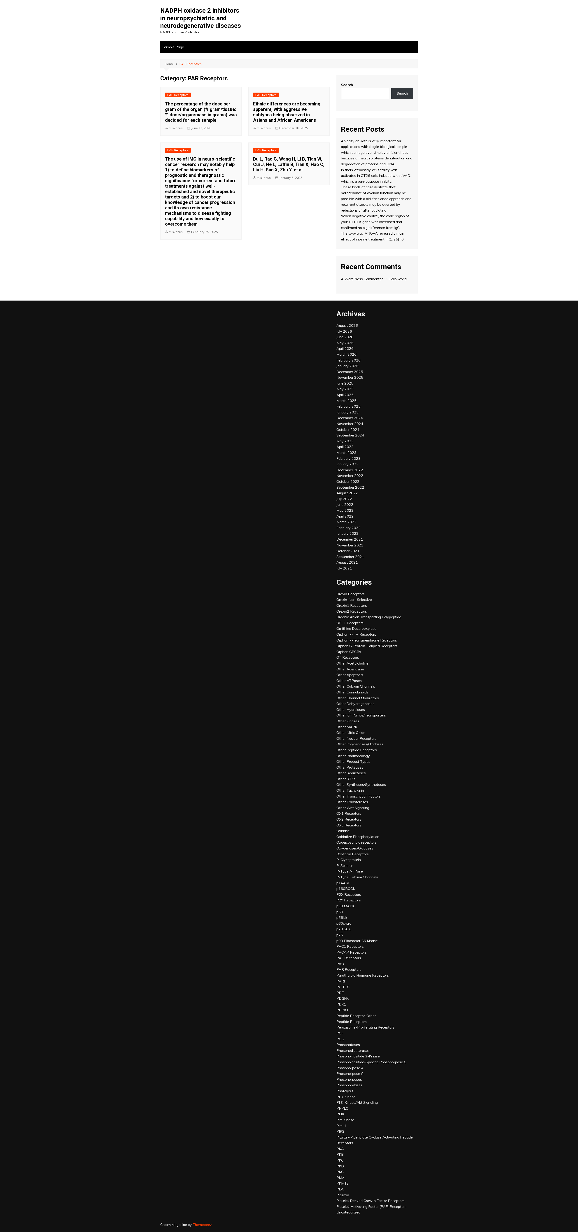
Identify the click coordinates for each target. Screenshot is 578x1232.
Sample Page (173, 47)
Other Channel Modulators (357, 698)
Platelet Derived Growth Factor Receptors (370, 1200)
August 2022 (347, 493)
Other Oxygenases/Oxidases (359, 744)
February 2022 (348, 527)
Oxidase (343, 830)
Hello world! (398, 279)
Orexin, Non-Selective (354, 599)
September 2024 (350, 435)
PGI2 (340, 1039)
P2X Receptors (348, 894)
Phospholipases (349, 1079)
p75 (339, 935)
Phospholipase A (350, 1068)
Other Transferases (352, 802)
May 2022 (345, 510)
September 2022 (350, 487)
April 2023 (345, 446)
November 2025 (349, 377)
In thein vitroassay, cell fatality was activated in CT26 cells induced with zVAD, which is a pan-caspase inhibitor (376, 176)
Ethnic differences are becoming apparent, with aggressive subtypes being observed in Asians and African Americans (286, 112)
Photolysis (344, 1091)
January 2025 (347, 412)
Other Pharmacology (353, 756)
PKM (340, 1177)
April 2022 (345, 516)
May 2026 (345, 343)
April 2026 (345, 348)
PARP (341, 981)
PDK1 (341, 1004)
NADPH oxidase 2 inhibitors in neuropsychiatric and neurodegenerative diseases (200, 18)
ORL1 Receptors (350, 623)
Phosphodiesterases (353, 1050)
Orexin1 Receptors (351, 605)
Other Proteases (349, 767)
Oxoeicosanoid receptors (356, 842)
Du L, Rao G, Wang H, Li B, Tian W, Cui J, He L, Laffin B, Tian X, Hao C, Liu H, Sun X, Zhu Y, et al (288, 164)
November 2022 (349, 475)
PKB (340, 1154)
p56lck (341, 917)
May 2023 (345, 441)
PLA (340, 1189)
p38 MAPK (345, 906)
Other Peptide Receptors (356, 750)
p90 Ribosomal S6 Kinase (357, 940)
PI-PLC (342, 1108)
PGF (339, 1033)
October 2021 (347, 550)
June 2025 (344, 383)
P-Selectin (344, 865)
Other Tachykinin (350, 790)
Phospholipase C (350, 1073)
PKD (340, 1166)
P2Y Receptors (348, 900)
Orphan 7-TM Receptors (356, 634)
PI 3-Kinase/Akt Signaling (357, 1102)
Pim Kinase (345, 1120)
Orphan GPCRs (348, 651)
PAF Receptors (348, 958)
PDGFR (342, 998)
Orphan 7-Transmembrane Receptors (366, 640)
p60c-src (343, 923)
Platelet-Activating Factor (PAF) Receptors (371, 1206)
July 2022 (344, 499)
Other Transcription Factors (358, 796)
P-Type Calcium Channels (357, 877)
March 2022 (346, 522)
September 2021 (350, 556)
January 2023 (347, 464)
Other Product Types (353, 761)
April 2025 (345, 394)
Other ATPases (349, 680)
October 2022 (347, 481)
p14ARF (343, 883)
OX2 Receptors (348, 819)
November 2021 (349, 545)
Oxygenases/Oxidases (354, 848)
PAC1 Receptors (350, 946)
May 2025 (345, 389)
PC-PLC (343, 987)
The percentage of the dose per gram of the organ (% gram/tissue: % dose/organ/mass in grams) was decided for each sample (201, 112)
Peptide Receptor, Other (356, 1015)
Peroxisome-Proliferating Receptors (365, 1027)
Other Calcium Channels (355, 686)
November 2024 (349, 423)
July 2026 (344, 331)
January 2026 (347, 366)
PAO (340, 963)
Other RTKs (346, 779)
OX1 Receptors (348, 813)
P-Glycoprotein (348, 859)
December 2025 (349, 371)
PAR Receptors (178, 95)
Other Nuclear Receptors (356, 738)
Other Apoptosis (349, 674)
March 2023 (346, 452)
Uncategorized (348, 1212)
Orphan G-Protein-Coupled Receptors (366, 646)
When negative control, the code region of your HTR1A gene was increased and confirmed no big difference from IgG (375, 222)
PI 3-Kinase (345, 1096)
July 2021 (344, 568)
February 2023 (348, 458)
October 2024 (347, 429)
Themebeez (202, 1225)
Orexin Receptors (350, 594)
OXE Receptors (348, 825)
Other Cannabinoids (352, 692)
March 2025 (346, 400)
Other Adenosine (350, 669)
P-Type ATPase (349, 871)
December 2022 (349, 470)
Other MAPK (346, 727)
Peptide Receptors (351, 1021)
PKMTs (342, 1183)
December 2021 (349, 539)
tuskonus (176, 128)
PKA (340, 1148)
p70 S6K (343, 929)
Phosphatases (348, 1044)
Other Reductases (351, 773)
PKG (340, 1171)
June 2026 (344, 337)
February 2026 (348, 360)
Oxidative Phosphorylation (357, 836)
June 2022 (344, 504)
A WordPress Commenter (362, 279)
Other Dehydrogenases (355, 703)
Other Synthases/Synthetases (361, 784)
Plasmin (342, 1195)
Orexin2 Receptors (351, 611)
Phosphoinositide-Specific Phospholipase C (371, 1062)
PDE (340, 992)
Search (347, 85)
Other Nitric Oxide (350, 732)
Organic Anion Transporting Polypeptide (368, 617)
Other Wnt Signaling (352, 807)
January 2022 (347, 533)
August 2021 (347, 562)
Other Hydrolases (350, 709)
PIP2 (340, 1131)
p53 (339, 912)
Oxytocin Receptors (352, 854)
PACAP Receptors (351, 952)
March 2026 (346, 354)
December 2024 (349, 417)
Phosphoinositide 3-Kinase (358, 1056)
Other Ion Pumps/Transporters (361, 715)
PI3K (340, 1114)
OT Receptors (347, 657)
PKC (340, 1160)
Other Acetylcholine (352, 663)
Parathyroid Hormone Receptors (362, 975)
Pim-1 (341, 1125)
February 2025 (348, 406)
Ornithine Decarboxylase (356, 628)
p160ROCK (345, 888)
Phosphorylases (349, 1085)
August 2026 (347, 325)
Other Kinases (347, 721)
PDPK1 (342, 1010)
